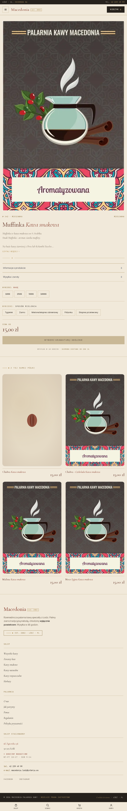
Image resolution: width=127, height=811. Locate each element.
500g (31, 294)
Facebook (8, 779)
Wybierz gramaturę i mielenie (63, 340)
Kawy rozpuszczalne (13, 675)
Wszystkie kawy (11, 653)
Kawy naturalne (11, 670)
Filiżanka (69, 312)
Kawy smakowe (11, 664)
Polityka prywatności (13, 723)
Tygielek (9, 312)
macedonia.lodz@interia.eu (21, 770)
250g (19, 294)
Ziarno (22, 312)
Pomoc (6, 712)
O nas (6, 701)
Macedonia (26, 10)
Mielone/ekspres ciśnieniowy (45, 312)
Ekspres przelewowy (88, 312)
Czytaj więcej (11, 251)
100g (7, 294)
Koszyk (115, 9)
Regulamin (8, 718)
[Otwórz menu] (5, 9)
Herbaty (7, 681)
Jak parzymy (9, 706)
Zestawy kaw (9, 659)
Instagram (24, 779)
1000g (43, 294)
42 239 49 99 (13, 766)
